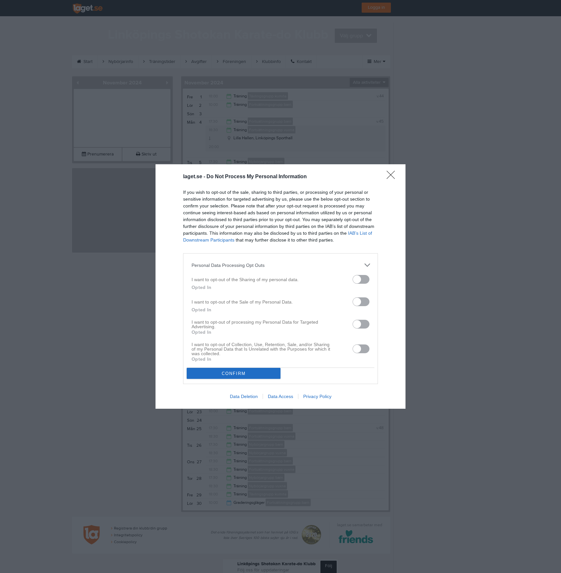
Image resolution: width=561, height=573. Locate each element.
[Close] (393, 177)
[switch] (361, 279)
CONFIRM (234, 373)
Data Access (280, 396)
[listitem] (280, 265)
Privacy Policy (317, 396)
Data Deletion (244, 396)
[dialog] (280, 286)
